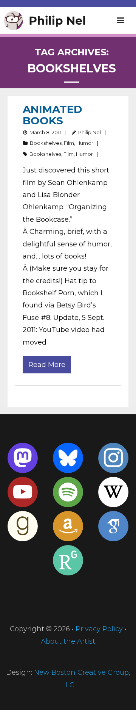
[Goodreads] (22, 526)
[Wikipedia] (113, 492)
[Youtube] (22, 492)
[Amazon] (68, 526)
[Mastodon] (22, 458)
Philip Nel (89, 132)
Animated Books (52, 115)
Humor (84, 143)
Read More (46, 364)
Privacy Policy (99, 629)
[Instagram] (113, 458)
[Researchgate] (68, 560)
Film (69, 143)
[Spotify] (68, 492)
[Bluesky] (68, 458)
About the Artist (68, 641)
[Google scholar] (113, 526)
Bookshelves (46, 143)
